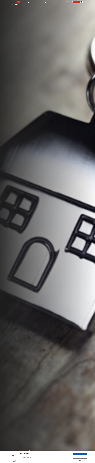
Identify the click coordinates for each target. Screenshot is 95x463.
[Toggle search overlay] (81, 2)
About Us (55, 2)
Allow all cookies (80, 453)
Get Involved (34, 2)
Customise (79, 457)
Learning (40, 2)
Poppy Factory (47, 2)
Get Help (27, 2)
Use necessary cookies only (80, 460)
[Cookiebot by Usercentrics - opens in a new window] (13, 461)
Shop (70, 2)
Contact (60, 2)
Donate (76, 2)
